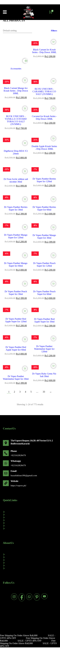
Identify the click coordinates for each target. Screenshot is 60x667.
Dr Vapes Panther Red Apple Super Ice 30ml (44, 320)
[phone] (6, 453)
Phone (14, 451)
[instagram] (14, 596)
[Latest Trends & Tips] (30, 568)
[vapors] (28, 12)
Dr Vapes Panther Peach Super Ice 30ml (16, 292)
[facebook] (22, 597)
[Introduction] (30, 554)
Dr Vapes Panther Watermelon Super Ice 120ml (44, 349)
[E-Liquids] (30, 517)
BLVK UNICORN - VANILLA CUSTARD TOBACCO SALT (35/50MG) (16, 120)
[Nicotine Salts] (30, 526)
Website (14, 481)
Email (13, 471)
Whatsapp (16, 461)
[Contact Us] (30, 557)
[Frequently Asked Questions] (30, 563)
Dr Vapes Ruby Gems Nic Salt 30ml (44, 375)
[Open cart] (50, 12)
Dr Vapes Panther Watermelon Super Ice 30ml (16, 377)
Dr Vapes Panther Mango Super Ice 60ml (15, 264)
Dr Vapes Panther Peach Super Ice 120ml (44, 264)
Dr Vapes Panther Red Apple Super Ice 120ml (16, 320)
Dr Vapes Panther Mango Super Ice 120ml (15, 236)
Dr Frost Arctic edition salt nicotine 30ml (16, 180)
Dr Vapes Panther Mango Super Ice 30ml (44, 236)
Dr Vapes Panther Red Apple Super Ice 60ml (16, 348)
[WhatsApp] (6, 463)
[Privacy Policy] (30, 566)
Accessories (15, 68)
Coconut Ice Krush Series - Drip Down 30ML (44, 117)
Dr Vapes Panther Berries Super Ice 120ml (44, 180)
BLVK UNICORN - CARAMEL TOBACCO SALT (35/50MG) (44, 91)
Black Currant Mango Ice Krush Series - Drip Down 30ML (16, 91)
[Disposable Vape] (30, 515)
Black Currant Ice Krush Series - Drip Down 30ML (44, 50)
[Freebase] (30, 520)
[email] (6, 473)
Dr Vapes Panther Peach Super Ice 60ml (44, 292)
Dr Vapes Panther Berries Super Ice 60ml (44, 208)
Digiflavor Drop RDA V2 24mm (16, 152)
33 (44, 391)
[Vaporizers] (30, 512)
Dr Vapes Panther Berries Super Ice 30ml (15, 208)
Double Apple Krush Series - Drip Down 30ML (44, 147)
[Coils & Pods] (30, 523)
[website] (6, 483)
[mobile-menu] (5, 12)
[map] (6, 443)
